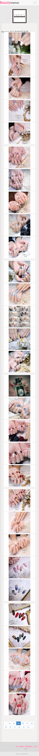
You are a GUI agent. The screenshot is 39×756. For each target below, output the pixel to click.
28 (32, 723)
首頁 (17, 746)
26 (23, 723)
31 (15, 727)
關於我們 (22, 746)
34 (28, 727)
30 (10, 727)
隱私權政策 (29, 746)
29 (6, 727)
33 (24, 727)
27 (27, 723)
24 (14, 723)
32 (19, 727)
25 (18, 723)
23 (10, 723)
